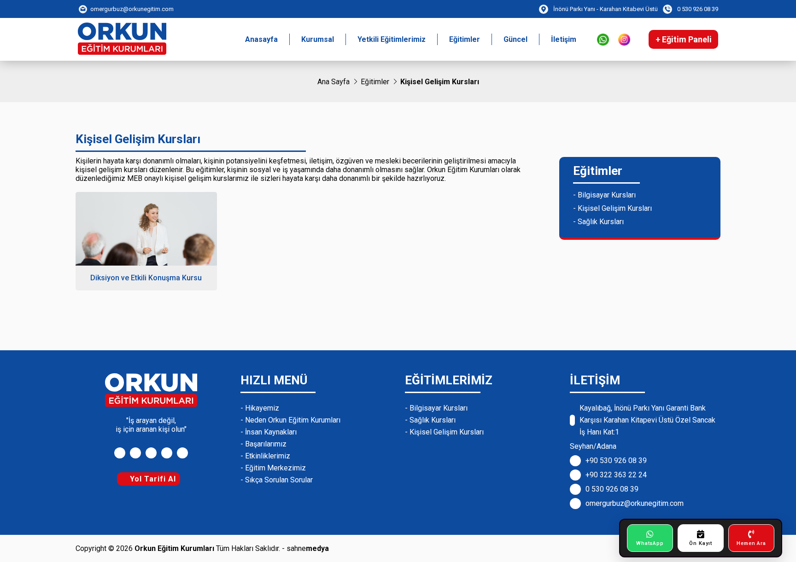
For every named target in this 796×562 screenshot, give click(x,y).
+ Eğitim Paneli (684, 39)
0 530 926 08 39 (611, 489)
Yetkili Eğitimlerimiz (391, 39)
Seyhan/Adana (593, 446)
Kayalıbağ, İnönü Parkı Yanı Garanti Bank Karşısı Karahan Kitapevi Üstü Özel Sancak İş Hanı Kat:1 (647, 420)
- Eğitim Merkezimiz (273, 468)
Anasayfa (261, 39)
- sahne (305, 548)
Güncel (515, 39)
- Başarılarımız (263, 444)
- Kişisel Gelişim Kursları (612, 208)
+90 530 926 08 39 (616, 460)
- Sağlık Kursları (598, 221)
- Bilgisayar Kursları (604, 195)
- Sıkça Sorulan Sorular (276, 479)
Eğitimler (464, 39)
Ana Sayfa (333, 81)
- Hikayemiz (259, 408)
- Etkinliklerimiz (265, 456)
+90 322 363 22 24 (616, 474)
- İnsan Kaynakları (268, 432)
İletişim (563, 39)
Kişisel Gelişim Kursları (439, 81)
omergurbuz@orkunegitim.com (634, 503)
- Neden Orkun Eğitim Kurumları (290, 420)
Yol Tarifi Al (152, 479)
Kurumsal (317, 39)
